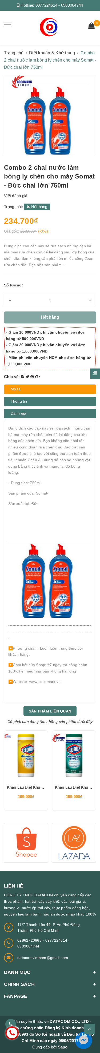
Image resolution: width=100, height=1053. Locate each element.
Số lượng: (13, 285)
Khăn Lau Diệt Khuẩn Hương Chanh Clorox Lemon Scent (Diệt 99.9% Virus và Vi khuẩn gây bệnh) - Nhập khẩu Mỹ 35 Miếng (26, 787)
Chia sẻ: (12, 376)
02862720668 (30, 940)
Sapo (63, 1047)
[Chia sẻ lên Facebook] (23, 376)
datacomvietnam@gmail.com (42, 957)
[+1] (37, 376)
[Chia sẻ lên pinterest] (32, 376)
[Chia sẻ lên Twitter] (28, 376)
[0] (91, 26)
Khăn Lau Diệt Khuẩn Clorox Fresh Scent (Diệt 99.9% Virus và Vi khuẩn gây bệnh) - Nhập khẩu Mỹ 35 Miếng (74, 787)
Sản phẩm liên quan (50, 711)
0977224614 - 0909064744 (59, 5)
